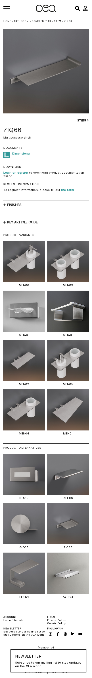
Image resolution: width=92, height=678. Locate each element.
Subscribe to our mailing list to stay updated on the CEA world (24, 633)
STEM (57, 21)
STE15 (82, 120)
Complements (41, 21)
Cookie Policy (56, 623)
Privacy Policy (56, 620)
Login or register (16, 172)
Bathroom (21, 21)
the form (67, 190)
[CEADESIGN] (46, 11)
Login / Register (14, 620)
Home (7, 21)
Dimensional (21, 153)
